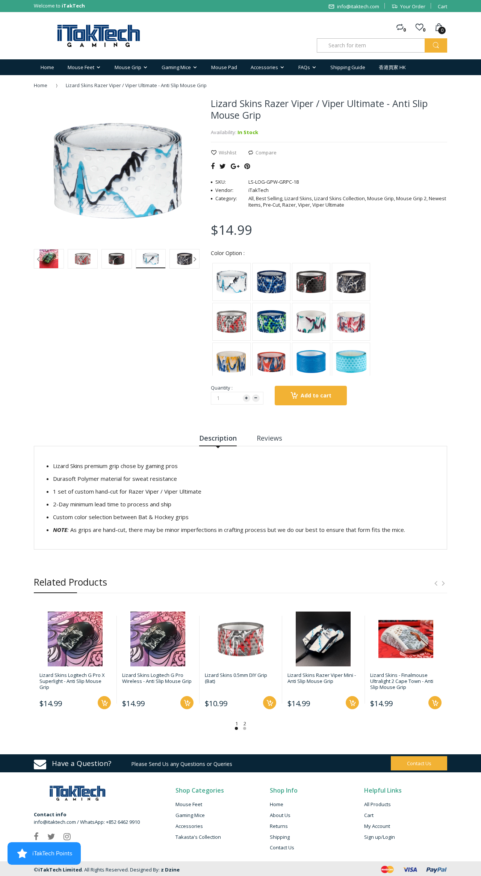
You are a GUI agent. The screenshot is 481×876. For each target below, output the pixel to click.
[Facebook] (213, 166)
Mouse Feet (188, 804)
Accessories (189, 826)
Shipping (280, 837)
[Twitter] (222, 166)
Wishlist (227, 152)
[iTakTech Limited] (99, 36)
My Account (377, 826)
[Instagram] (67, 836)
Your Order (412, 6)
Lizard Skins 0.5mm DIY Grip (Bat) (236, 678)
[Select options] (104, 702)
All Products (377, 804)
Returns (279, 826)
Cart (442, 6)
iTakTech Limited (60, 869)
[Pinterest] (247, 166)
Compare (266, 152)
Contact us (419, 763)
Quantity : (222, 387)
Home (40, 85)
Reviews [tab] (269, 438)
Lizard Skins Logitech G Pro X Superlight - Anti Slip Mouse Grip (72, 681)
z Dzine (170, 869)
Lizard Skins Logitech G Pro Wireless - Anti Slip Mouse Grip (157, 678)
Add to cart (316, 395)
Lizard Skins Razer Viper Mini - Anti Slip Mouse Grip (321, 678)
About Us (280, 815)
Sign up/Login (379, 837)
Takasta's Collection (198, 837)
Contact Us (282, 847)
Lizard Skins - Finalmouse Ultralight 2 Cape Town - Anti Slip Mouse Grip (401, 681)
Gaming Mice (190, 815)
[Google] (235, 166)
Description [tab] (218, 438)
